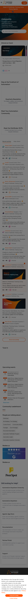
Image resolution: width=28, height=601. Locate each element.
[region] (14, 588)
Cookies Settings (13, 598)
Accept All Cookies (14, 595)
